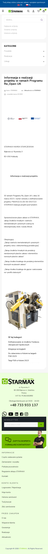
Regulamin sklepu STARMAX (13, 471)
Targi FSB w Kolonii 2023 (18, 360)
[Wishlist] (39, 11)
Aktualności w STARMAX (32, 90)
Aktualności (6, 537)
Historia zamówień (9, 497)
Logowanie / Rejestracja (11, 487)
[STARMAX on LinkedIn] (17, 414)
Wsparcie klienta (8, 523)
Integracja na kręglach (17, 349)
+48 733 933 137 (24, 405)
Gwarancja (6, 527)
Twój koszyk (6, 502)
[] (41, 19)
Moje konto (6, 492)
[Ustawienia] (33, 11)
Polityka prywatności (10, 467)
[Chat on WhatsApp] (4, 414)
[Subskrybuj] (41, 424)
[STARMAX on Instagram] (26, 414)
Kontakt (5, 476)
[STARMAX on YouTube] (10, 414)
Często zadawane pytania (12, 457)
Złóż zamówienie (8, 507)
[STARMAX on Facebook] (21, 414)
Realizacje (6, 532)
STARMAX (23, 548)
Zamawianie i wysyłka (10, 462)
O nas (4, 518)
